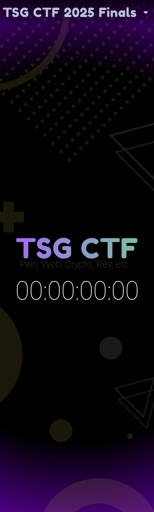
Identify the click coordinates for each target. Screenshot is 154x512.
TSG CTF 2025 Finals (70, 12)
